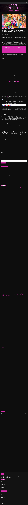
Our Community (3, 484)
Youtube (18, 81)
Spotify (11, 60)
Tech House (9, 28)
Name (2, 152)
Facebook (10, 78)
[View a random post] (26, 3)
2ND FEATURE (3, 28)
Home (1, 481)
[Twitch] (10, 105)
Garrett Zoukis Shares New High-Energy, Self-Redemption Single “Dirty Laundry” (7, 109)
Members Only (2, 488)
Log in (1, 494)
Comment (2, 143)
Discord (7, 96)
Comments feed (3, 497)
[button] (12, 2)
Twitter (15, 78)
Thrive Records (12, 28)
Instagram (13, 78)
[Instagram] (4, 105)
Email (1, 155)
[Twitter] (7, 105)
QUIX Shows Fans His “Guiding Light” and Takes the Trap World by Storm (5, 132)
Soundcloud (12, 167)
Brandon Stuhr (6, 34)
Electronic (6, 28)
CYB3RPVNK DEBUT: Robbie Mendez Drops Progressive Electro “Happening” (14, 132)
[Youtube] (9, 105)
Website (18, 78)
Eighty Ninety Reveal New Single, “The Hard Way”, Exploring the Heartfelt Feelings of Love (20, 109)
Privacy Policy (2, 487)
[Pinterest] (5, 105)
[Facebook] (2, 105)
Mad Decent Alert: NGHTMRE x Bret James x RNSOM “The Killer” (19, 187)
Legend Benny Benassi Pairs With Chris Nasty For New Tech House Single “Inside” (23, 132)
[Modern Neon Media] (2, 3)
